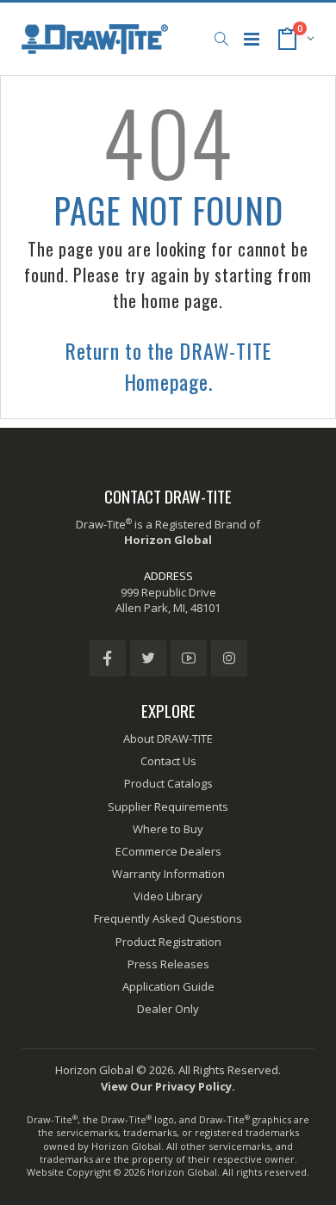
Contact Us (168, 761)
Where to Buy (168, 829)
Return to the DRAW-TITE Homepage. (168, 366)
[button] (221, 38)
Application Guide (168, 986)
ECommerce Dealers (168, 851)
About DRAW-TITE (168, 738)
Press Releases (168, 964)
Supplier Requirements (168, 806)
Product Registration (168, 941)
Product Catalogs (168, 783)
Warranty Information (168, 873)
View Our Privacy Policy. (168, 1086)
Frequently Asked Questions (168, 918)
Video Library (168, 896)
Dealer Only (168, 1009)
